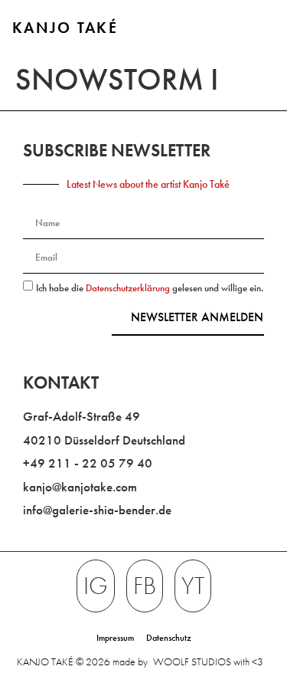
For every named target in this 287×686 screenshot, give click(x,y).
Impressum (115, 638)
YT (192, 586)
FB (144, 586)
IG (95, 586)
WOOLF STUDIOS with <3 (208, 661)
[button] (260, 29)
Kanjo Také (65, 28)
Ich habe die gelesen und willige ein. (149, 287)
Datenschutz (168, 638)
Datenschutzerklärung (129, 287)
